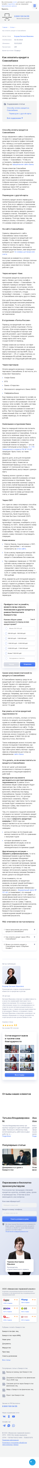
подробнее (11, 4)
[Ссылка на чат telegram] (4, 1425)
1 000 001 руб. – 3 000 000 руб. (18, 643)
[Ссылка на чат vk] (9, 1425)
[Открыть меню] (34, 5)
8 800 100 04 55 (21, 16)
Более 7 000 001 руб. (15, 653)
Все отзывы (19, 1075)
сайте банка (19, 754)
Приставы (6, 1352)
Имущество (6, 1348)
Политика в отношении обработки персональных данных (14, 1444)
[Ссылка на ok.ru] (9, 1416)
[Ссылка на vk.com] (4, 1416)
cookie (15, 2)
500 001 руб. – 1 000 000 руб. (17, 638)
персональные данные (9, 6)
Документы (6, 1343)
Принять (5, 9)
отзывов (7, 1303)
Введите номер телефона (12, 1209)
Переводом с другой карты (20, 114)
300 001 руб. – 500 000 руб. (17, 633)
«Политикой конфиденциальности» (16, 1231)
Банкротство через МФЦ (11, 1335)
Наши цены (6, 1339)
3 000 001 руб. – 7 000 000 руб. (18, 648)
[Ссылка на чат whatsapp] (13, 1425)
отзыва (25, 1311)
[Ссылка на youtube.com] (13, 1416)
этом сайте (21, 549)
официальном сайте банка (22, 164)
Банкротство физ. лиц (10, 1331)
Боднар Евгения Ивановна (23, 36)
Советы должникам (9, 1356)
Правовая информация (10, 1440)
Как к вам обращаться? (11, 1201)
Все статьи (6, 1360)
